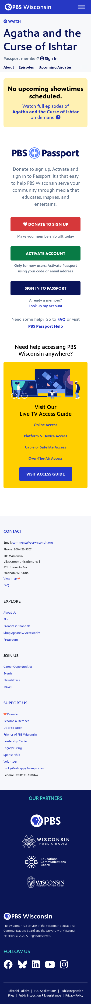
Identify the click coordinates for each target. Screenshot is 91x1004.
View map (11, 578)
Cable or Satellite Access (45, 447)
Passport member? (31, 58)
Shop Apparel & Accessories (22, 633)
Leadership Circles (15, 741)
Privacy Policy (74, 995)
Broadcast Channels (17, 626)
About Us (10, 613)
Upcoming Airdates (55, 67)
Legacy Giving (13, 748)
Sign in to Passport (45, 288)
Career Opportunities (18, 667)
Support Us (15, 702)
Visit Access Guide (45, 474)
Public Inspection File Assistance (39, 995)
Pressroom (11, 640)
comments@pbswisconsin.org (32, 543)
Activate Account (45, 253)
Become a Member (16, 721)
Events (8, 673)
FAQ (61, 319)
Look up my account (45, 306)
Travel (7, 687)
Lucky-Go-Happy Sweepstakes (24, 768)
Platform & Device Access (45, 436)
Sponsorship (12, 755)
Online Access (45, 425)
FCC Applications (45, 991)
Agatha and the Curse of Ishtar (42, 40)
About (9, 67)
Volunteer (10, 762)
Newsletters (12, 680)
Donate (12, 714)
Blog (6, 619)
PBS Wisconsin (13, 926)
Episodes (26, 67)
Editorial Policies (18, 991)
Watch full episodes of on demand (45, 112)
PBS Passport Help (45, 326)
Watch (14, 21)
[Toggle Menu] (81, 7)
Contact (13, 531)
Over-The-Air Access (45, 458)
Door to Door (13, 728)
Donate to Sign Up (47, 224)
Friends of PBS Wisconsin (20, 734)
